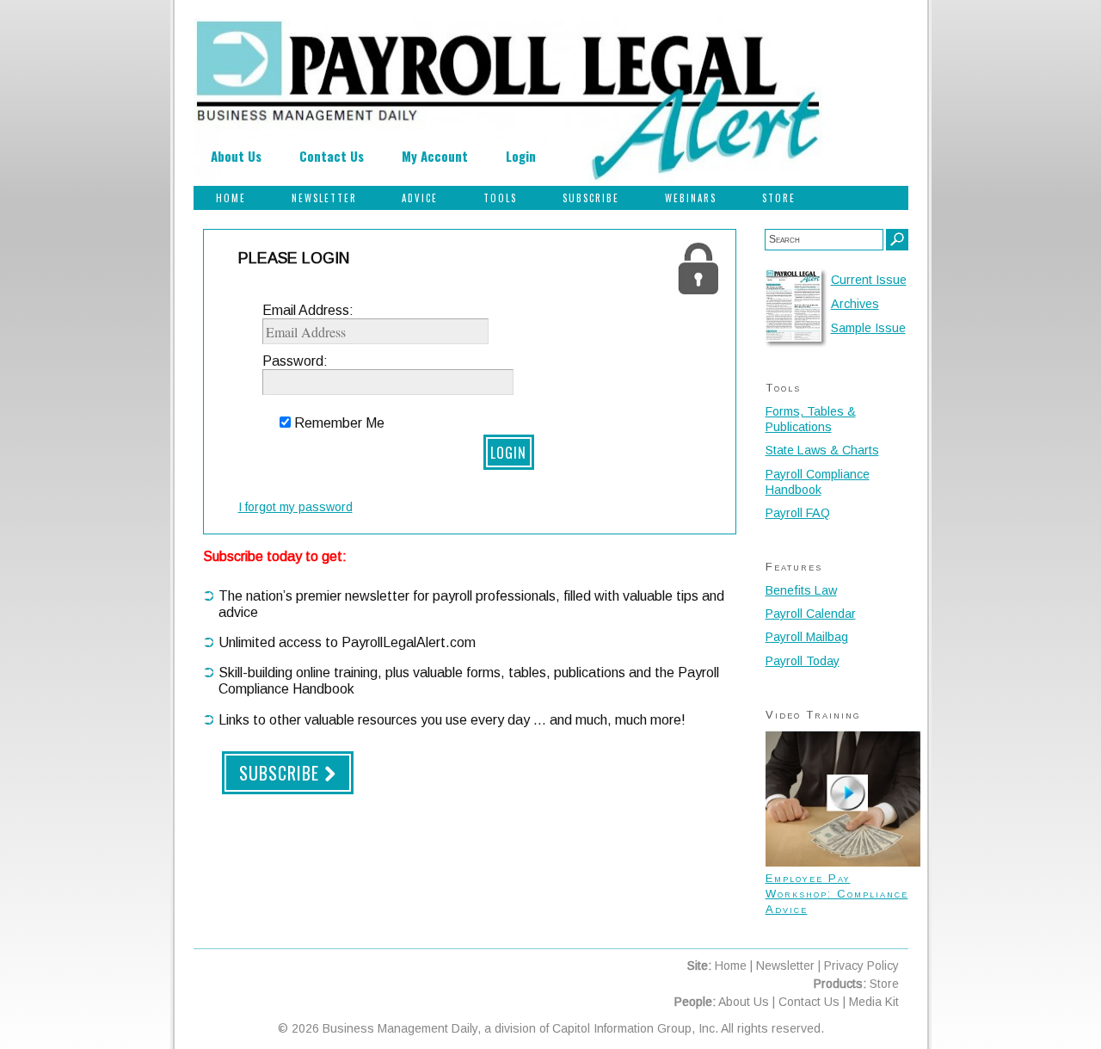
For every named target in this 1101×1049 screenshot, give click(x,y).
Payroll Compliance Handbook (818, 482)
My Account (435, 155)
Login (521, 155)
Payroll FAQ (798, 513)
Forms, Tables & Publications (811, 419)
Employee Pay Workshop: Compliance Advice (837, 894)
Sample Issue (868, 328)
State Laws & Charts (822, 450)
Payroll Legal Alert (508, 102)
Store (779, 198)
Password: (295, 361)
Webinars (691, 198)
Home (231, 198)
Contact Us (331, 155)
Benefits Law (801, 590)
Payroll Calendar (811, 613)
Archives (855, 304)
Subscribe (591, 198)
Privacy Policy (861, 965)
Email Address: (308, 310)
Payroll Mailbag (807, 637)
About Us (236, 155)
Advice (420, 198)
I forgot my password (295, 507)
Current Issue (869, 280)
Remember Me (339, 423)
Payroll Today (803, 661)
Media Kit (874, 1002)
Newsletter (324, 198)
